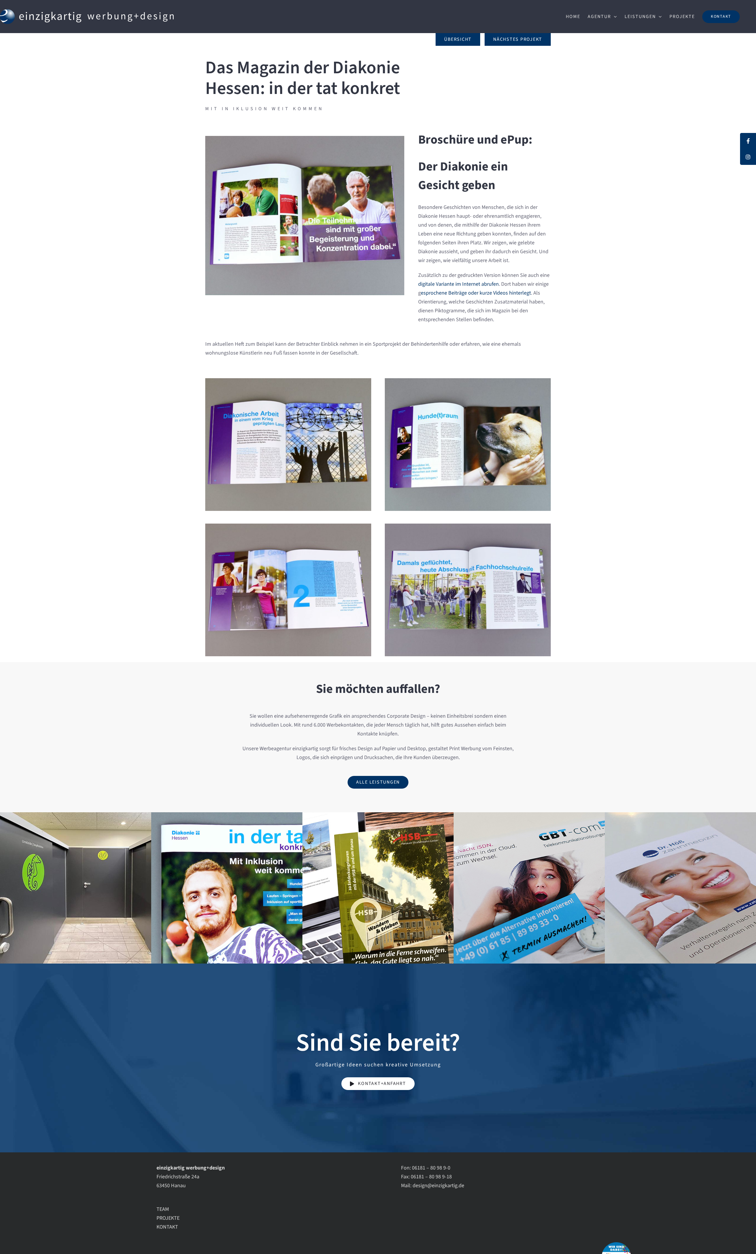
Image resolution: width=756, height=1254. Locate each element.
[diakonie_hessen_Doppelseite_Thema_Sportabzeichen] (304, 138)
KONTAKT (167, 1227)
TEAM (163, 1209)
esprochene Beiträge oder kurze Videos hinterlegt (476, 293)
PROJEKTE (168, 1218)
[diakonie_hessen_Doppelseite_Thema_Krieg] (288, 380)
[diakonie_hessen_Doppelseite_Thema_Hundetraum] (468, 380)
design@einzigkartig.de (438, 1185)
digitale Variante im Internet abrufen (458, 284)
